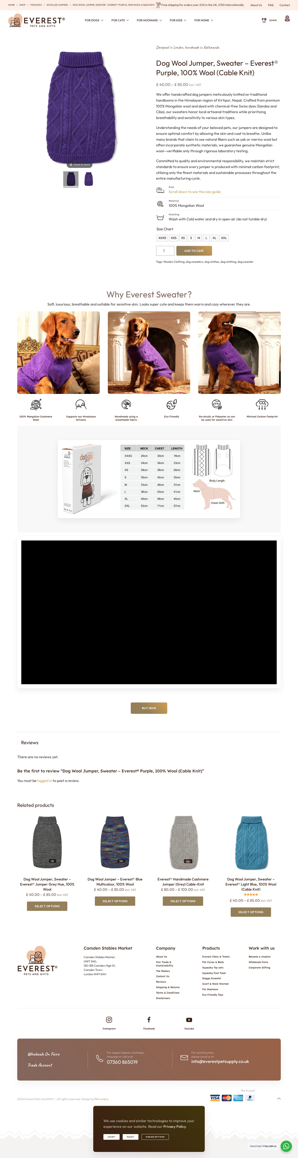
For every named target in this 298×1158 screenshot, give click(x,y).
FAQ (270, 5)
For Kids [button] (176, 20)
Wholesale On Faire (43, 1054)
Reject (130, 1137)
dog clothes (212, 262)
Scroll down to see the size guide (195, 191)
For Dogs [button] (92, 20)
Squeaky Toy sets (212, 967)
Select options (47, 906)
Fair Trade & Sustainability (164, 964)
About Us (256, 5)
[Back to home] (36, 20)
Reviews (161, 981)
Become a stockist (260, 956)
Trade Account (39, 1065)
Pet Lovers (101, 1099)
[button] (58, 352)
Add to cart (194, 251)
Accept (111, 1137)
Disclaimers (163, 998)
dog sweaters (194, 262)
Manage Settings (155, 1137)
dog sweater (246, 262)
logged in (44, 780)
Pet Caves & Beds (213, 962)
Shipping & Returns (168, 987)
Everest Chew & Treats (216, 956)
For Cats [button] (118, 20)
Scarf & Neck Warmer (215, 983)
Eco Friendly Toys (212, 994)
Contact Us (162, 976)
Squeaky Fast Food (214, 973)
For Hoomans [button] (147, 20)
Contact (285, 5)
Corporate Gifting (259, 967)
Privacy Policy (174, 1126)
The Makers (163, 971)
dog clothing (228, 262)
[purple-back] (88, 179)
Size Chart (165, 229)
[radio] (162, 238)
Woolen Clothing (173, 262)
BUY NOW (149, 708)
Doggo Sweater (211, 978)
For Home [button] (201, 20)
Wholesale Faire (258, 962)
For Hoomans (210, 989)
